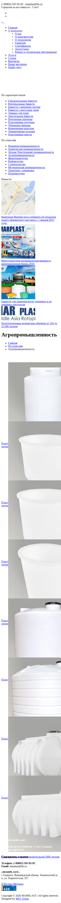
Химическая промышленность (25, 149)
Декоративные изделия (21, 131)
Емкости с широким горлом (24, 107)
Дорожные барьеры (19, 125)
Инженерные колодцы (21, 128)
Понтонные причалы (20, 119)
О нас (18, 33)
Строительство (16, 164)
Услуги (12, 55)
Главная (12, 27)
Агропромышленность (21, 155)
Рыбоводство (15, 161)
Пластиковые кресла (20, 134)
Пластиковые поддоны (21, 122)
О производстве (24, 36)
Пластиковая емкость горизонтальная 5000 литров (30, 856)
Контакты (13, 61)
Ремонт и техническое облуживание (36, 52)
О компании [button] (15, 30)
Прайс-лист (15, 67)
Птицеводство (16, 173)
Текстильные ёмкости (20, 116)
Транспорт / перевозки (21, 170)
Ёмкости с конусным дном (23, 110)
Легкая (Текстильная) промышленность (31, 152)
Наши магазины (17, 64)
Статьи (12, 58)
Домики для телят (18, 113)
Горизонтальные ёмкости (22, 100)
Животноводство (18, 158)
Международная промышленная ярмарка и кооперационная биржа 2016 (26, 262)
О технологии (23, 39)
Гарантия (20, 42)
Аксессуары (22, 49)
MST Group (22, 898)
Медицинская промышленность (26, 167)
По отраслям (15, 346)
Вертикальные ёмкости (21, 103)
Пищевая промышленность (24, 146)
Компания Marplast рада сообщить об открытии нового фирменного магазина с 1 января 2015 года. (28, 219)
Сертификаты (23, 45)
